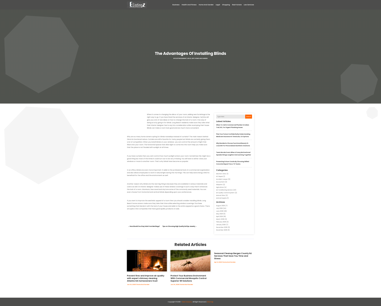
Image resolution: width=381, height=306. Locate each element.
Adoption (219, 185)
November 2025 (221, 230)
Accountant (220, 182)
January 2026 (221, 225)
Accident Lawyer (222, 179)
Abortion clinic (221, 174)
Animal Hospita (221, 198)
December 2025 (221, 227)
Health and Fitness (189, 5)
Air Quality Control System (225, 193)
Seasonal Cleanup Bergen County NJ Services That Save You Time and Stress (233, 256)
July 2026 (219, 208)
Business (175, 5)
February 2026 (221, 222)
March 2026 (220, 219)
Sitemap (210, 302)
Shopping (226, 5)
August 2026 (220, 206)
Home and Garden (206, 5)
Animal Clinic (220, 195)
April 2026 (219, 216)
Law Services (249, 5)
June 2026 (219, 211)
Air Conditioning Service (224, 190)
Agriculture (220, 187)
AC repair (219, 176)
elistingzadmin (180, 58)
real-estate (237, 5)
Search (248, 117)
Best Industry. (187, 302)
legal (218, 5)
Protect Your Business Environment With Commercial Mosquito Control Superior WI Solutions (188, 278)
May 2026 (219, 214)
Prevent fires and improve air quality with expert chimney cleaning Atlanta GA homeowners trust (145, 278)
